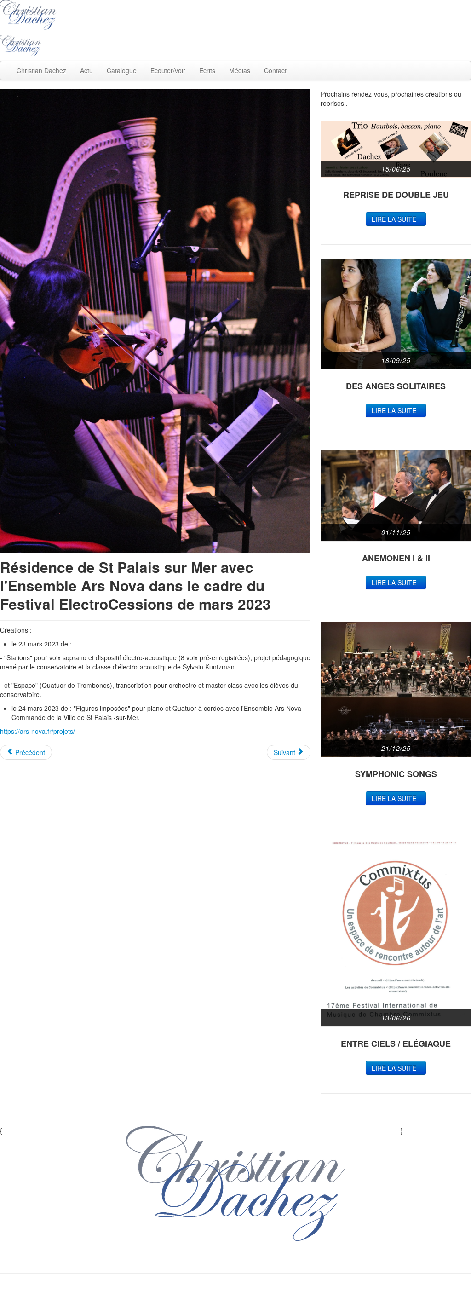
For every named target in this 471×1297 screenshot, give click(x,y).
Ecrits (207, 70)
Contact (275, 70)
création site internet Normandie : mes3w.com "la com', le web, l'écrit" (236, 1287)
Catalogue (122, 70)
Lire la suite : (396, 219)
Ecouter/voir (167, 70)
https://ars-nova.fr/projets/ (37, 731)
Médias (239, 70)
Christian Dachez (41, 70)
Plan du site (194, 1259)
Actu (86, 70)
